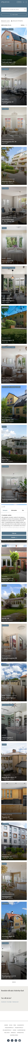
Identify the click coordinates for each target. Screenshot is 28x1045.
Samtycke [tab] (5, 510)
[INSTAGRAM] (16, 1040)
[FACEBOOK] (8, 1040)
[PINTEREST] (19, 1040)
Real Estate (7, 1032)
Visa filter (15, 14)
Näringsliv (13, 1032)
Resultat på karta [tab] (18, 21)
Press (14, 1025)
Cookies (14, 1030)
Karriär (6, 1025)
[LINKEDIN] (12, 1040)
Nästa (14, 982)
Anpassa (13, 537)
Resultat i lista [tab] (5, 21)
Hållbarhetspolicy (7, 1030)
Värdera (19, 1)
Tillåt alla (14, 533)
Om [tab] (23, 510)
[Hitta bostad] (23, 2)
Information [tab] (14, 510)
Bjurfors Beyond (21, 1030)
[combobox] (12, 9)
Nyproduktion (20, 1032)
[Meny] (26, 2)
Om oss (10, 1025)
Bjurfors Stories (14, 1035)
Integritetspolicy (19, 1027)
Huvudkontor (20, 1025)
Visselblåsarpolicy (9, 1027)
